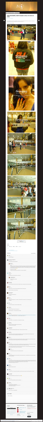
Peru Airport (16, 250)
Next (39, 20)
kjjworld (10, 382)
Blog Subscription (29, 405)
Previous (4, 20)
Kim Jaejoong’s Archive (11, 12)
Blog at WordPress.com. (8, 419)
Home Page (20, 409)
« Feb (10, 414)
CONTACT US (25, 0)
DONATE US (28, 0)
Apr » (12, 414)
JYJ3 (17, 0)
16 (12, 411)
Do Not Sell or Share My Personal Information (14, 419)
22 (11, 412)
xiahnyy (10, 313)
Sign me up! (29, 410)
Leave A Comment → (33, 253)
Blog (6, 12)
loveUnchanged (10, 292)
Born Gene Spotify (17, 12)
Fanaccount (10, 250)
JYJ (18, 0)
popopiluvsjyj (12, 18)
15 (11, 411)
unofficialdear (10, 327)
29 (11, 413)
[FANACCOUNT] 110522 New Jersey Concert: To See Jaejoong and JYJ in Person (22, 412)
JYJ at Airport (13, 250)
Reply (35, 255)
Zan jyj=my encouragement (12, 259)
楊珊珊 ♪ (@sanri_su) (11, 388)
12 (7, 411)
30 (12, 413)
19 (7, 412)
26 (7, 413)
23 (12, 412)
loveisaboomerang (12, 277)
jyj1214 (11, 263)
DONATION (29, 416)
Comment (34, 400)
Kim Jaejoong (21, 0)
